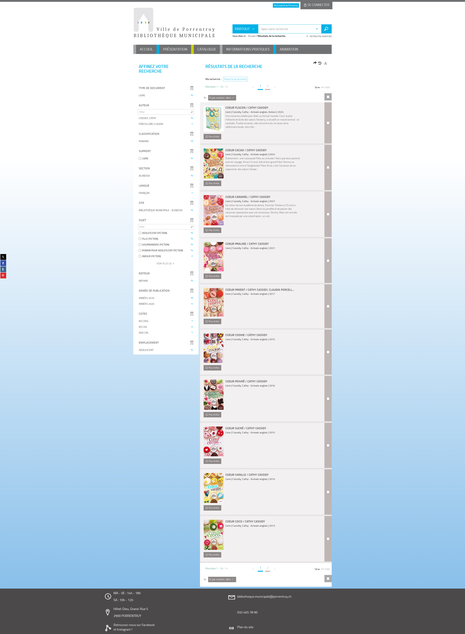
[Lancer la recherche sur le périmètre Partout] (326, 28)
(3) (164, 263)
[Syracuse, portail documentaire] (174, 22)
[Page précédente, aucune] (253, 87)
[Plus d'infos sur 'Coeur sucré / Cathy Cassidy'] (214, 441)
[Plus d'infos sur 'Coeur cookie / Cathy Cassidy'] (214, 348)
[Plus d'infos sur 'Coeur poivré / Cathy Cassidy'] (214, 395)
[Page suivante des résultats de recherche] (275, 87)
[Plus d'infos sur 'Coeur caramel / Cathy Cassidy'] (214, 210)
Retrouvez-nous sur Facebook (134, 625)
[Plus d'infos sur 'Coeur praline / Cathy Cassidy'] (214, 256)
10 (315, 87)
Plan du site (245, 627)
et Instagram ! (123, 629)
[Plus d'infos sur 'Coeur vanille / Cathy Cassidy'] (214, 488)
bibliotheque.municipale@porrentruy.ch (264, 596)
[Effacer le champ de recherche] (317, 28)
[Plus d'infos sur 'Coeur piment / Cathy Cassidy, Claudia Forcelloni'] (214, 302)
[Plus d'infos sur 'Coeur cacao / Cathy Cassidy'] (214, 163)
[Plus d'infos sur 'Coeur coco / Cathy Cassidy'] (214, 535)
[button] (166, 95)
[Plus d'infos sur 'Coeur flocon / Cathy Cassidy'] (214, 119)
